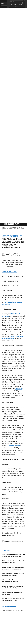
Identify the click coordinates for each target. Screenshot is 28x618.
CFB (13, 610)
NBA (10, 610)
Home (3, 227)
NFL (7, 610)
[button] (3, 224)
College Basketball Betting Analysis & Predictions (12, 235)
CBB (16, 610)
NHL (22, 610)
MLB (19, 610)
